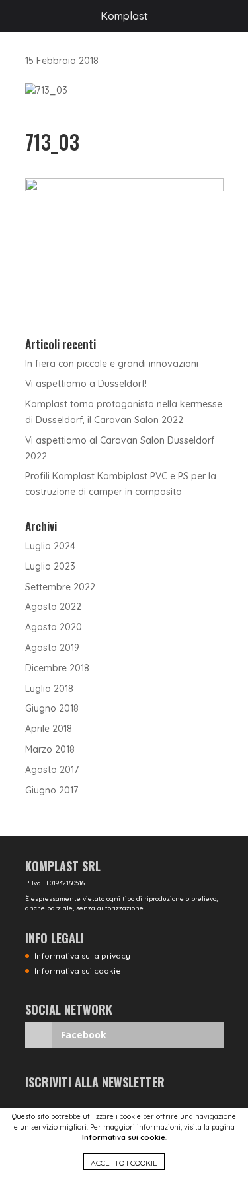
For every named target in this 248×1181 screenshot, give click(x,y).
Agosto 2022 (53, 607)
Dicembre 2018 (57, 668)
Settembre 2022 (60, 587)
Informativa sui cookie (123, 1137)
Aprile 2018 (48, 729)
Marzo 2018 (50, 749)
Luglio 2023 (50, 566)
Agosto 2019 (52, 648)
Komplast (124, 15)
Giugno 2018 (52, 708)
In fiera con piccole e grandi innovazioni (111, 364)
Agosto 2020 (53, 627)
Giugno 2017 (51, 790)
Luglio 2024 (50, 546)
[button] (124, 1167)
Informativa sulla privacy (82, 956)
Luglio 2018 (49, 688)
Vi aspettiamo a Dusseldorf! (86, 383)
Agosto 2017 (52, 770)
